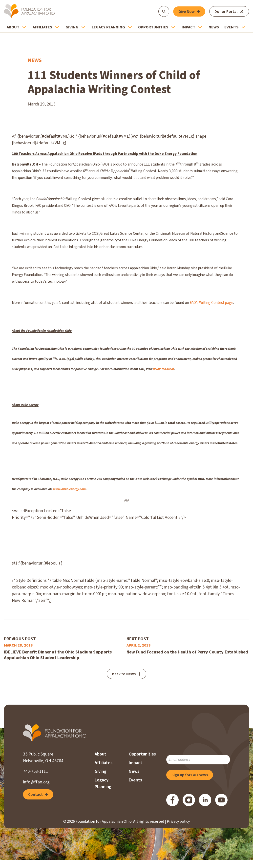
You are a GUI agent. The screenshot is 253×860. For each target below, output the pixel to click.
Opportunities (153, 27)
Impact (188, 27)
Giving (71, 27)
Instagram (189, 800)
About (13, 27)
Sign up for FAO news (189, 775)
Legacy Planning (108, 27)
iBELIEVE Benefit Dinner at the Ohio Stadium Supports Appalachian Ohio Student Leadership (58, 655)
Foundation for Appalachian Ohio (29, 11)
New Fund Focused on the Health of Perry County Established (187, 652)
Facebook (172, 800)
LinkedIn (205, 800)
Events (231, 27)
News (214, 27)
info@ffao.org (36, 782)
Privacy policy (178, 821)
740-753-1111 (35, 771)
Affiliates (42, 27)
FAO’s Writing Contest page (211, 302)
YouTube (221, 800)
